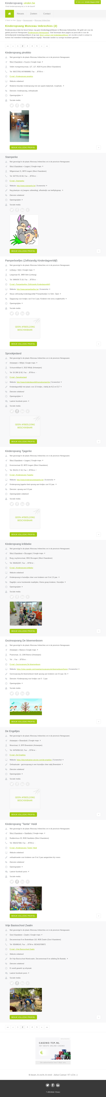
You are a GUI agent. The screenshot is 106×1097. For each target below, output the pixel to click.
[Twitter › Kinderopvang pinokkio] (12, 105)
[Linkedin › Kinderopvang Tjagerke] (22, 504)
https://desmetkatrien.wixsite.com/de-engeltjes (34, 760)
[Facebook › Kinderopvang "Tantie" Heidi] (17, 882)
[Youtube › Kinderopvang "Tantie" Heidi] (28, 882)
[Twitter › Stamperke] (12, 210)
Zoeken (33, 14)
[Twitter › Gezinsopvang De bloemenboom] (12, 693)
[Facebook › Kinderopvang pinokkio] (17, 105)
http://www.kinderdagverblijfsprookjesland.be (33, 382)
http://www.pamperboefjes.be (27, 289)
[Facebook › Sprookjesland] (17, 411)
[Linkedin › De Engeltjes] (22, 784)
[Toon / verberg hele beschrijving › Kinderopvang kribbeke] (53, 577)
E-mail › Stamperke (17, 181)
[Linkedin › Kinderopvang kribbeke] (22, 597)
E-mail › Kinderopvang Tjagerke (21, 475)
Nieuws (20, 14)
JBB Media (50, 1092)
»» (47, 46)
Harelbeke (28, 833)
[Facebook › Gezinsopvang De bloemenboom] (17, 693)
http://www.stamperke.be (26, 186)
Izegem (27, 166)
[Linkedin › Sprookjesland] (22, 411)
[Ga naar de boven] (98, 147)
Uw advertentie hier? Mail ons (53, 1062)
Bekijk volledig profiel (23, 147)
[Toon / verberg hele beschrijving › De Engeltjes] (53, 764)
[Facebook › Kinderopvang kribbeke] (17, 597)
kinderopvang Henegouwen (38, 33)
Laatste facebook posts (19, 401)
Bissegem (28, 553)
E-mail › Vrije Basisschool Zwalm (22, 949)
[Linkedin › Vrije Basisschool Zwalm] (22, 983)
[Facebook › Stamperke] (17, 210)
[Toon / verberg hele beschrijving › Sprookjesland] (53, 387)
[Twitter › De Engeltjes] (12, 784)
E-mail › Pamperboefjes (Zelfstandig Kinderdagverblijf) (30, 284)
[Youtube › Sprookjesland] (28, 411)
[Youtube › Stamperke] (28, 210)
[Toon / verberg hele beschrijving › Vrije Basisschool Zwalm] (53, 958)
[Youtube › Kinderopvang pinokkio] (28, 105)
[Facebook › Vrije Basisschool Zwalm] (17, 983)
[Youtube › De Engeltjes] (28, 784)
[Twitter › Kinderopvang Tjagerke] (12, 504)
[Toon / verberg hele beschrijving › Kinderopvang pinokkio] (53, 86)
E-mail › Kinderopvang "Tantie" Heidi (23, 848)
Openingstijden (16, 95)
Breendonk (24, 741)
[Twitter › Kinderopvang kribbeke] (12, 597)
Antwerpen (14, 363)
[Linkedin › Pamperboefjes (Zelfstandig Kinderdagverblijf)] (22, 313)
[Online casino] (54, 1038)
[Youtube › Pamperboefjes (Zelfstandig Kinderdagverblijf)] (28, 313)
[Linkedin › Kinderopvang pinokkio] (22, 105)
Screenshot (42, 186)
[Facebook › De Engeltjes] (17, 784)
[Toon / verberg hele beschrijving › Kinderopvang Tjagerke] (53, 484)
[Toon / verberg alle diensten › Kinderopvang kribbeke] (53, 582)
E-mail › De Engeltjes (18, 755)
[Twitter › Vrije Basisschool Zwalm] (12, 983)
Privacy (57, 1092)
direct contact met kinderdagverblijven (54, 35)
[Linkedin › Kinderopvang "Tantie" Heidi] (22, 882)
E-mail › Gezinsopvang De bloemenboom (25, 664)
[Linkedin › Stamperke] (22, 210)
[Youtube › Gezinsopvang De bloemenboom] (28, 693)
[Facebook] (53, 1085)
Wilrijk (22, 363)
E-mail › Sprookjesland (18, 377)
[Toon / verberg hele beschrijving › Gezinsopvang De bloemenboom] (53, 674)
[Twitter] (48, 1085)
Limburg (13, 270)
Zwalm (26, 935)
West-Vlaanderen (16, 62)
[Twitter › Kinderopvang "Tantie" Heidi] (12, 882)
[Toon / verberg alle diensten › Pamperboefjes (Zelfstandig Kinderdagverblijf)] (53, 299)
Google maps (37, 62)
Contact (46, 14)
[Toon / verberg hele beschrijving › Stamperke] (53, 190)
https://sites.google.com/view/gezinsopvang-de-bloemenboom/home (42, 669)
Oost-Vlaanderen (16, 935)
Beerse (22, 650)
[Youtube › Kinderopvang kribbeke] (28, 597)
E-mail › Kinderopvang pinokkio (21, 76)
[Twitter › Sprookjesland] (12, 411)
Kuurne (27, 62)
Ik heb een (88, 2)
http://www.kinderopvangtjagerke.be (30, 480)
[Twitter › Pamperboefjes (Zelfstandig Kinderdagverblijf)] (12, 313)
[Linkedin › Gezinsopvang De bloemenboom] (22, 693)
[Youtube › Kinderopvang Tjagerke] (28, 504)
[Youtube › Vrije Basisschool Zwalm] (28, 983)
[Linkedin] (58, 1085)
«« (8, 46)
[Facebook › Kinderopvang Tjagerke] (17, 504)
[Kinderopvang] (9, 14)
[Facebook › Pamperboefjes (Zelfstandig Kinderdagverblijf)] (17, 313)
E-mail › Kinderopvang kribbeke (21, 568)
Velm (19, 270)
